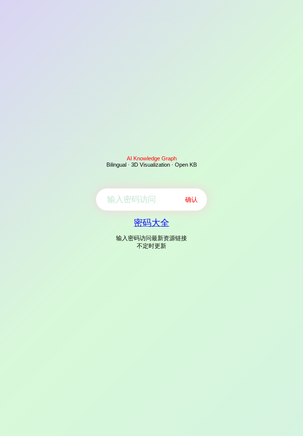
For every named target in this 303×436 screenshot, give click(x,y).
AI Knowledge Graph (152, 158)
